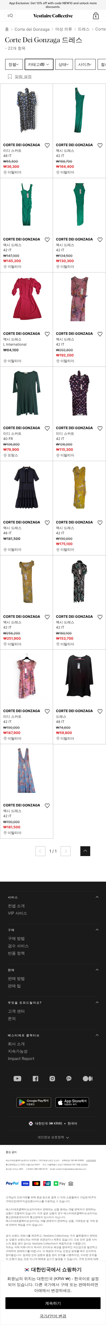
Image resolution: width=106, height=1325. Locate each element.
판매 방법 (16, 978)
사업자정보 (91, 1160)
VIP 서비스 (17, 913)
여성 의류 (63, 29)
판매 (11, 970)
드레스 (84, 29)
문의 (12, 1018)
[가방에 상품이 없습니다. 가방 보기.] (95, 15)
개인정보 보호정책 (50, 1137)
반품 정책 (16, 953)
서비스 (13, 897)
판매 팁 (14, 985)
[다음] (66, 851)
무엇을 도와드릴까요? (25, 1002)
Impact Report (21, 1058)
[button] (95, 15)
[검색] (10, 15)
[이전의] (40, 851)
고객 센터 (16, 1011)
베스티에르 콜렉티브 (24, 1035)
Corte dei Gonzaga (32, 29)
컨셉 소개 (16, 905)
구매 (11, 930)
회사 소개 (16, 1043)
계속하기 (53, 1303)
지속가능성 (18, 1051)
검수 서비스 (18, 945)
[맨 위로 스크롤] (85, 851)
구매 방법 (16, 938)
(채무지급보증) (25, 1201)
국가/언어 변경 (53, 1316)
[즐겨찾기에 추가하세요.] (47, 145)
